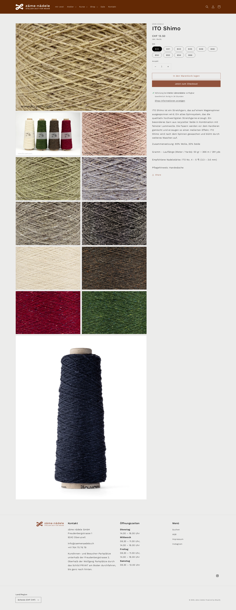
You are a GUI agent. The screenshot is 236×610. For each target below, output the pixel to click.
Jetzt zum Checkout (186, 84)
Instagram (177, 544)
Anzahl (155, 61)
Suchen (176, 529)
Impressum (177, 539)
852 (168, 55)
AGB (174, 534)
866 (190, 55)
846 (201, 49)
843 (179, 49)
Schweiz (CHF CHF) (27, 600)
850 (157, 55)
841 (168, 49)
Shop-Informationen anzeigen (170, 101)
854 (179, 55)
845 (190, 49)
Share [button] (158, 175)
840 (157, 49)
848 (213, 49)
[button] (207, 7)
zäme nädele (200, 600)
